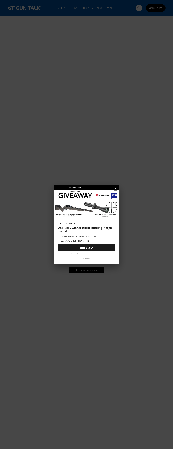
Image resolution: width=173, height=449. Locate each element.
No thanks (86, 258)
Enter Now (86, 247)
